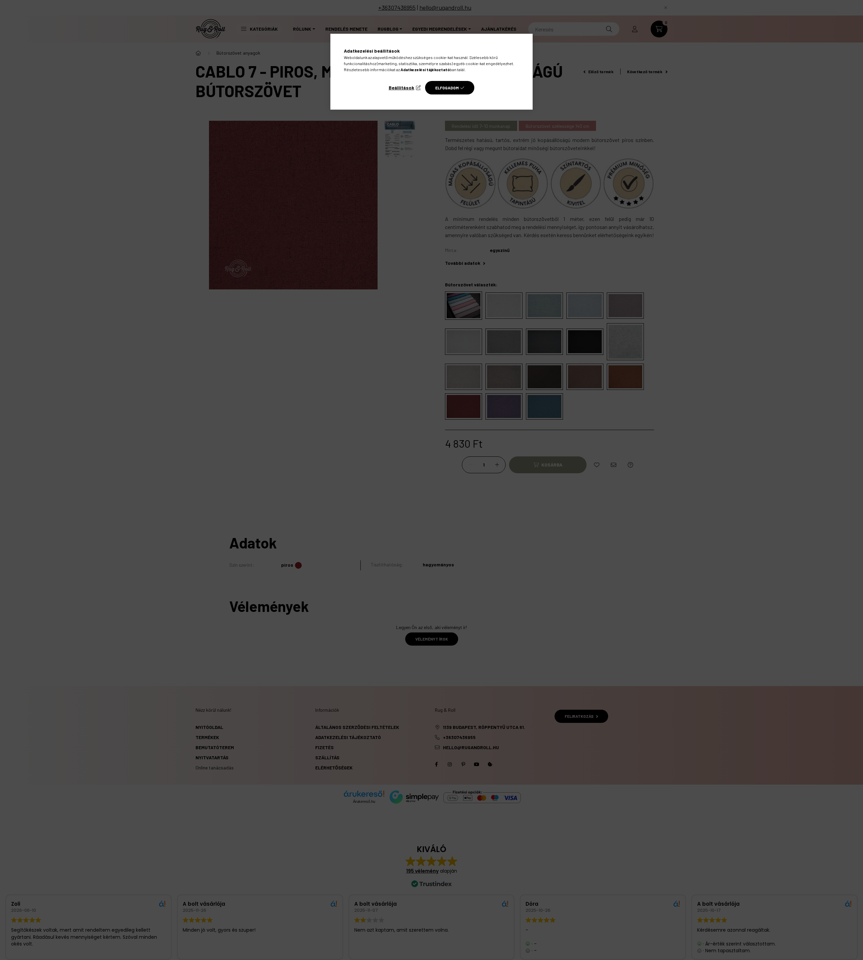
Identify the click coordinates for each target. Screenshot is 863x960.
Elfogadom (447, 87)
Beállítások (401, 87)
